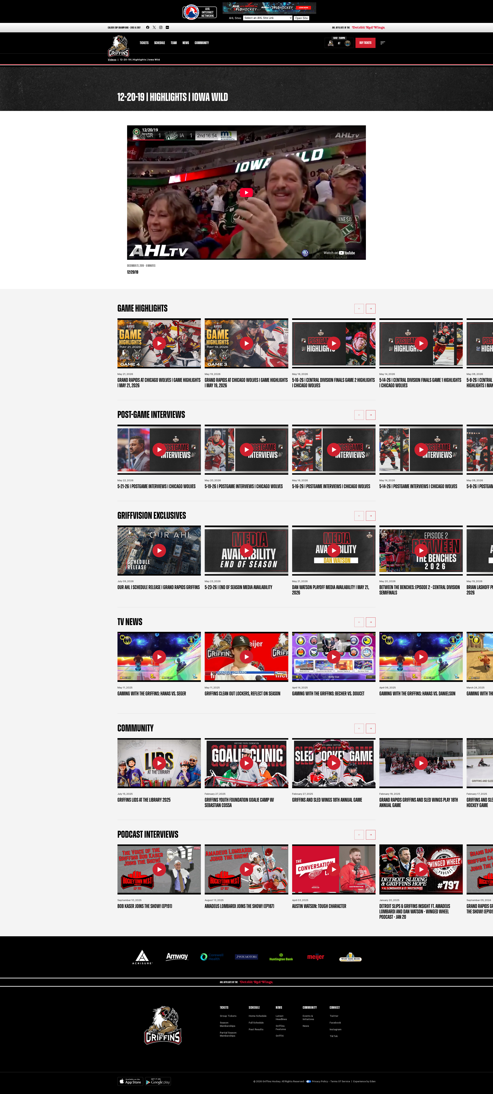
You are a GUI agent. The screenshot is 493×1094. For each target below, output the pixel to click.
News (186, 43)
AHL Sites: (235, 18)
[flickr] (167, 27)
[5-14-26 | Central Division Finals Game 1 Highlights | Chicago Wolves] (421, 343)
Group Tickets (228, 1016)
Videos (112, 59)
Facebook (335, 1022)
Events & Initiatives (308, 1018)
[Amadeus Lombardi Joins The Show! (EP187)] (246, 869)
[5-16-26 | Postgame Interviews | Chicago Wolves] (334, 450)
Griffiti (280, 1035)
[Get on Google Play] (158, 1081)
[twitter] (154, 27)
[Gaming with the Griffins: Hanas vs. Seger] (159, 657)
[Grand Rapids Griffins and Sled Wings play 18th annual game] (421, 763)
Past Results (256, 1029)
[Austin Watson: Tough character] (334, 869)
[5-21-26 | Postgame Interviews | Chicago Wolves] (159, 450)
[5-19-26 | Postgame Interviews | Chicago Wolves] (246, 450)
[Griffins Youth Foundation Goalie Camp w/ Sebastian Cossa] (246, 763)
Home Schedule (258, 1016)
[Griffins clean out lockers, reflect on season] (246, 657)
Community (202, 43)
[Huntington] (281, 957)
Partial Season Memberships (228, 1034)
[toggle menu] (383, 43)
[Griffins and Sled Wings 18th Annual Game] (334, 763)
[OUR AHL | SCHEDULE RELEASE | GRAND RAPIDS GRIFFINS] (159, 551)
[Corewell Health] (211, 957)
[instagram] (160, 27)
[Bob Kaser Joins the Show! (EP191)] (159, 869)
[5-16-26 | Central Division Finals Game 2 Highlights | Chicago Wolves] (334, 343)
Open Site (301, 18)
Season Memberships (227, 1024)
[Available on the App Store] (130, 1081)
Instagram (335, 1029)
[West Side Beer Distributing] (350, 957)
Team (174, 43)
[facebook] (147, 27)
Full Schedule (256, 1022)
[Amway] (177, 957)
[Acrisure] (142, 957)
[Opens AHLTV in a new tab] (269, 8)
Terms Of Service (340, 1081)
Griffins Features (281, 1028)
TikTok (334, 1036)
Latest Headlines (281, 1018)
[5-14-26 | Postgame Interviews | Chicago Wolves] (421, 450)
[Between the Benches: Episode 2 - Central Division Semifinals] (421, 551)
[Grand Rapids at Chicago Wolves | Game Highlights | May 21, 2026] (159, 343)
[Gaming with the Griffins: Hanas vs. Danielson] (421, 657)
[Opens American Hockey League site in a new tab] (200, 12)
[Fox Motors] (246, 957)
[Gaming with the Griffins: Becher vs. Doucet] (334, 657)
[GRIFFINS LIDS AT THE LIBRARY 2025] (159, 763)
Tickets (144, 43)
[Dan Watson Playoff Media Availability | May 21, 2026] (334, 551)
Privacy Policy (320, 1081)
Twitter (334, 1016)
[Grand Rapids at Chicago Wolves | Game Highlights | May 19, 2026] (246, 343)
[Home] (118, 46)
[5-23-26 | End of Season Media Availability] (246, 551)
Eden (373, 1081)
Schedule (159, 43)
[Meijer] (315, 957)
